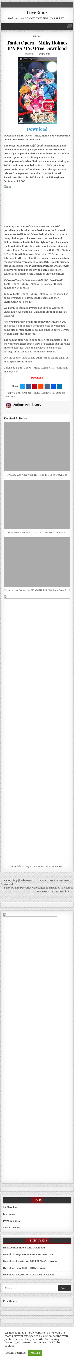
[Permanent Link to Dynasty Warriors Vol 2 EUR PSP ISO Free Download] (37, 446)
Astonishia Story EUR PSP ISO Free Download (37, 866)
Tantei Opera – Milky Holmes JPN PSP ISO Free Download (37, 45)
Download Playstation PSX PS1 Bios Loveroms (30, 1261)
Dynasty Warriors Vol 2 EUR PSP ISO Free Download (37, 475)
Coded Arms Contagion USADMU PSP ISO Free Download (37, 590)
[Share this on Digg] (53, 386)
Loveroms (9, 1214)
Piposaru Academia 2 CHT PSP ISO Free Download (37, 532)
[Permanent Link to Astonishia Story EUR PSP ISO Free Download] (37, 729)
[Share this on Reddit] (40, 386)
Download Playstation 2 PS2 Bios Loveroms (28, 1274)
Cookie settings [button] (15, 1352)
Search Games (11, 1227)
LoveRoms (37, 12)
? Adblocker (10, 1207)
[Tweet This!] (22, 386)
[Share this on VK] (47, 386)
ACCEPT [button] (35, 1353)
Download (37, 129)
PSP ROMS (37, 36)
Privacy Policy (11, 1221)
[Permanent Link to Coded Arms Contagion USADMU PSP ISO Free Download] (37, 562)
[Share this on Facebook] (28, 386)
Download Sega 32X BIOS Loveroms (24, 1268)
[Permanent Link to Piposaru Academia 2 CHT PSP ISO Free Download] (37, 504)
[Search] (69, 26)
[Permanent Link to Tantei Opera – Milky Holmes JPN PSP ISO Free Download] (37, 90)
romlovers (29, 54)
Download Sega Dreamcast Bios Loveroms (28, 1254)
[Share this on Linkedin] (59, 386)
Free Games (10, 1301)
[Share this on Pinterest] (34, 386)
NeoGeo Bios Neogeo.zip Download (24, 1247)
